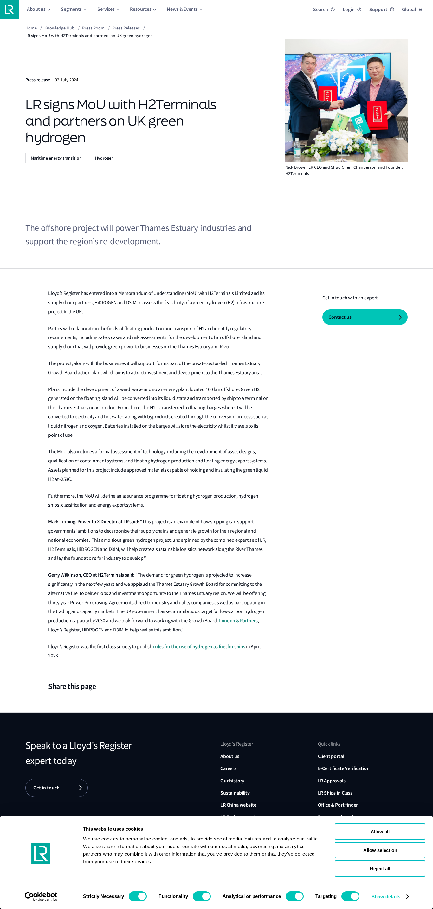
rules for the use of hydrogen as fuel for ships (199, 646)
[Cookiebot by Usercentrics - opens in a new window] (41, 896)
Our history (232, 780)
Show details (386, 896)
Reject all (380, 868)
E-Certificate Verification (344, 768)
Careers (228, 768)
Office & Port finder (338, 804)
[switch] (202, 896)
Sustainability (235, 792)
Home (31, 28)
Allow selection (380, 850)
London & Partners (238, 620)
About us (229, 756)
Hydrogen (104, 158)
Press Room (93, 28)
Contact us (340, 317)
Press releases (126, 28)
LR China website (238, 804)
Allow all (380, 831)
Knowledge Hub (59, 28)
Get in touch (46, 787)
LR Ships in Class (335, 792)
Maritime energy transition (56, 158)
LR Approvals (332, 780)
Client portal (331, 756)
